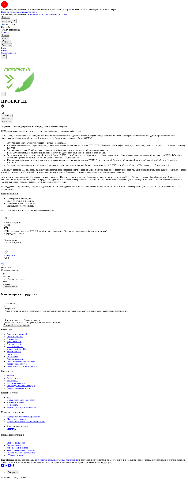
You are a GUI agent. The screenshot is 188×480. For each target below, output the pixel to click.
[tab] (7, 118)
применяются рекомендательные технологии (56, 460)
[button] (4, 48)
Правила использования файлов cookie (48, 14)
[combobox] (13, 472)
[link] (5, 41)
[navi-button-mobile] (4, 56)
